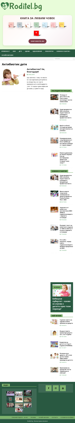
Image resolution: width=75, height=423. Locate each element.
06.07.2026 (63, 202)
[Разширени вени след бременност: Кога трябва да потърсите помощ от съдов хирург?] (54, 140)
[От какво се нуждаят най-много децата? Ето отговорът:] (10, 393)
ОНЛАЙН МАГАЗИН (7, 55)
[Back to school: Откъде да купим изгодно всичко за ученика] (54, 127)
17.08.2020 (63, 375)
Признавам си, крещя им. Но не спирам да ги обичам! (65, 370)
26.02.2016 (31, 74)
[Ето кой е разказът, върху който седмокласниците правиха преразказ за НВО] (54, 241)
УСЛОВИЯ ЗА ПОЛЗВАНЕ (67, 417)
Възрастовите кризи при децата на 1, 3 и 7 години (66, 332)
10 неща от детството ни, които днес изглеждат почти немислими (66, 98)
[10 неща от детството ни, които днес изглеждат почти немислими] (54, 97)
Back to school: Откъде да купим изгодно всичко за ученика (66, 128)
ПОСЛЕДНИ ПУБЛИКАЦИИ (61, 91)
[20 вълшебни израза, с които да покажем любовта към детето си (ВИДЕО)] (19, 399)
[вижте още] (39, 88)
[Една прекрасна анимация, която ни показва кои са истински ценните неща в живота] (19, 394)
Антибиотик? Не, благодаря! (36, 70)
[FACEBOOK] (49, 388)
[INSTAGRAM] (56, 388)
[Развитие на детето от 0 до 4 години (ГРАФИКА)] (54, 344)
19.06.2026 (63, 219)
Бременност (5, 51)
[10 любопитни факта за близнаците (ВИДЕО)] (10, 399)
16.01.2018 (63, 336)
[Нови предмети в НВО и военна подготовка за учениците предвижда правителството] (54, 111)
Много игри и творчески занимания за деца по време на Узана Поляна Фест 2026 (66, 196)
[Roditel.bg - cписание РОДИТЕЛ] (24, 10)
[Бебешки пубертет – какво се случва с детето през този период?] (61, 290)
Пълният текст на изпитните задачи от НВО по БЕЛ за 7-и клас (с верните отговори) (66, 228)
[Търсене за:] (63, 59)
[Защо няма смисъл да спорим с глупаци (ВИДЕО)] (19, 405)
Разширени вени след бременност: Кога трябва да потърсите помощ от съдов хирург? (66, 141)
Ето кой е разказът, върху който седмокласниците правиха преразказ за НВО (66, 244)
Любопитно (49, 51)
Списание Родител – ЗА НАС (20, 417)
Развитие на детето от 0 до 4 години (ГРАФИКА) (66, 343)
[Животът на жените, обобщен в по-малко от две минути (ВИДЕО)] (28, 399)
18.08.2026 (63, 120)
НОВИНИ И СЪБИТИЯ (59, 171)
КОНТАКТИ (55, 417)
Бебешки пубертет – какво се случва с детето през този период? (61, 303)
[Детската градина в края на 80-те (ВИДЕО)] (28, 393)
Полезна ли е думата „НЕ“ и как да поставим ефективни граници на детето (66, 357)
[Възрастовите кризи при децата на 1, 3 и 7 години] (54, 333)
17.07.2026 (63, 165)
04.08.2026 (63, 132)
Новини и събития (63, 51)
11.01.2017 (63, 348)
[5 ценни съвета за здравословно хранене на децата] (54, 321)
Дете (20, 51)
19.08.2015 (63, 362)
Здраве (27, 51)
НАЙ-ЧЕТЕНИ (56, 316)
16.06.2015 (63, 325)
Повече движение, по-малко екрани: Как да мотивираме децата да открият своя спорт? (66, 158)
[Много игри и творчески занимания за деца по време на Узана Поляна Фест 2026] (54, 193)
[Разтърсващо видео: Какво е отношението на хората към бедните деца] (10, 405)
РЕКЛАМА (33, 417)
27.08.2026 (63, 104)
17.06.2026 (63, 234)
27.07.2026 (63, 147)
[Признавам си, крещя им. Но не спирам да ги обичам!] (54, 369)
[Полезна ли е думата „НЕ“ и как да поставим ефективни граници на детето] (54, 355)
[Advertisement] (62, 74)
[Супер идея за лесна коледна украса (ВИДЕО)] (19, 410)
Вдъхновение (37, 51)
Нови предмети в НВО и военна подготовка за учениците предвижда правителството (66, 113)
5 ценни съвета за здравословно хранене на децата (66, 321)
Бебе (14, 51)
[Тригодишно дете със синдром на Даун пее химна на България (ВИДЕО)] (28, 405)
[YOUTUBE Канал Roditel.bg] (63, 388)
